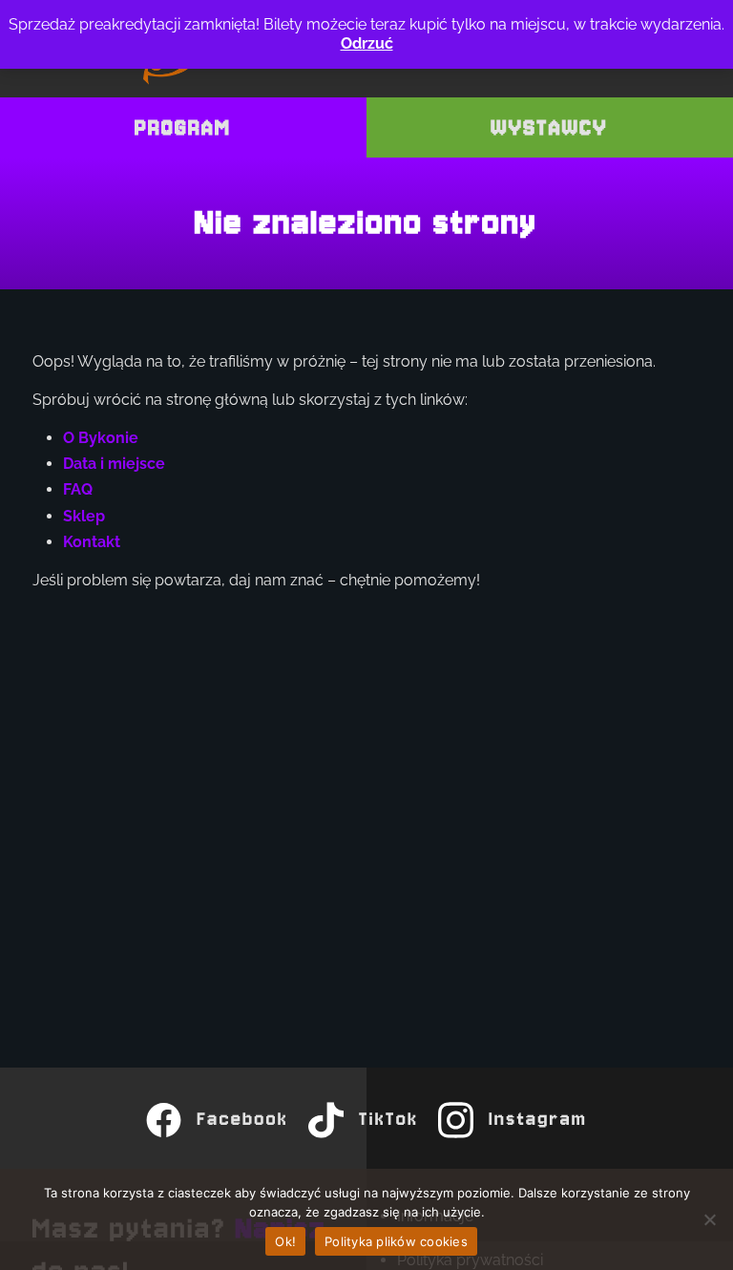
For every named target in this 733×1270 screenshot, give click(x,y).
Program (184, 127)
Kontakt (91, 542)
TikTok (388, 1120)
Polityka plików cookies (396, 1241)
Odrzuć (367, 43)
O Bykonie (100, 438)
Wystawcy (550, 127)
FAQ (78, 489)
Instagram (539, 1120)
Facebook (243, 1120)
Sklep (84, 516)
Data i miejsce (114, 464)
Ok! (285, 1241)
